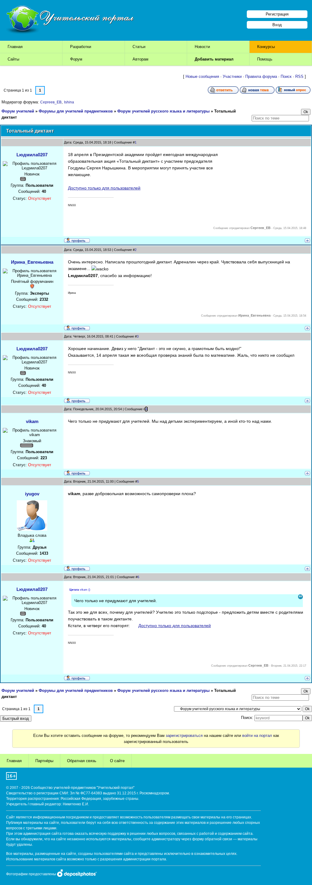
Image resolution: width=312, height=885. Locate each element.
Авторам (140, 59)
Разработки (80, 46)
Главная (15, 46)
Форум (76, 59)
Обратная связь (81, 760)
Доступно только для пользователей (104, 188)
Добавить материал (214, 59)
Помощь (264, 59)
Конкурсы (266, 46)
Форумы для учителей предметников (76, 111)
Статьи (139, 46)
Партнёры (44, 760)
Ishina (69, 102)
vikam (32, 421)
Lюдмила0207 (32, 154)
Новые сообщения (202, 76)
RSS (299, 76)
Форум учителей (18, 111)
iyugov (32, 493)
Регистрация (277, 14)
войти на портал (257, 735)
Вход (277, 25)
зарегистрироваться (184, 735)
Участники (232, 76)
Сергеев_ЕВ (51, 102)
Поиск (286, 76)
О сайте (117, 760)
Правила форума (261, 76)
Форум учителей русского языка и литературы (163, 111)
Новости (202, 46)
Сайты (13, 59)
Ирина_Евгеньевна (32, 262)
